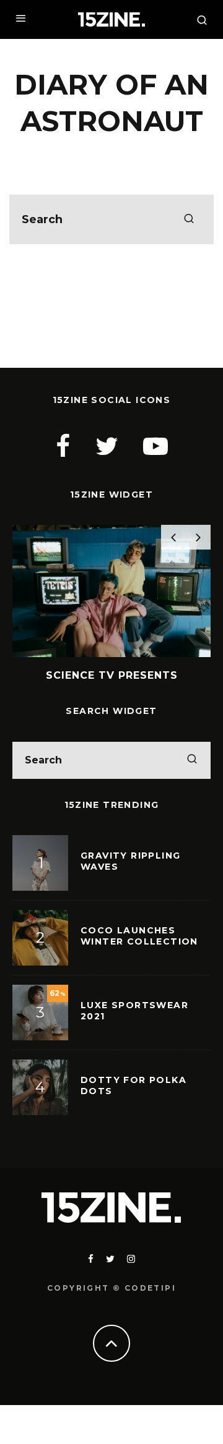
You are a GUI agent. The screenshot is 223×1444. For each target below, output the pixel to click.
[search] (189, 219)
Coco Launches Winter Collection (139, 936)
